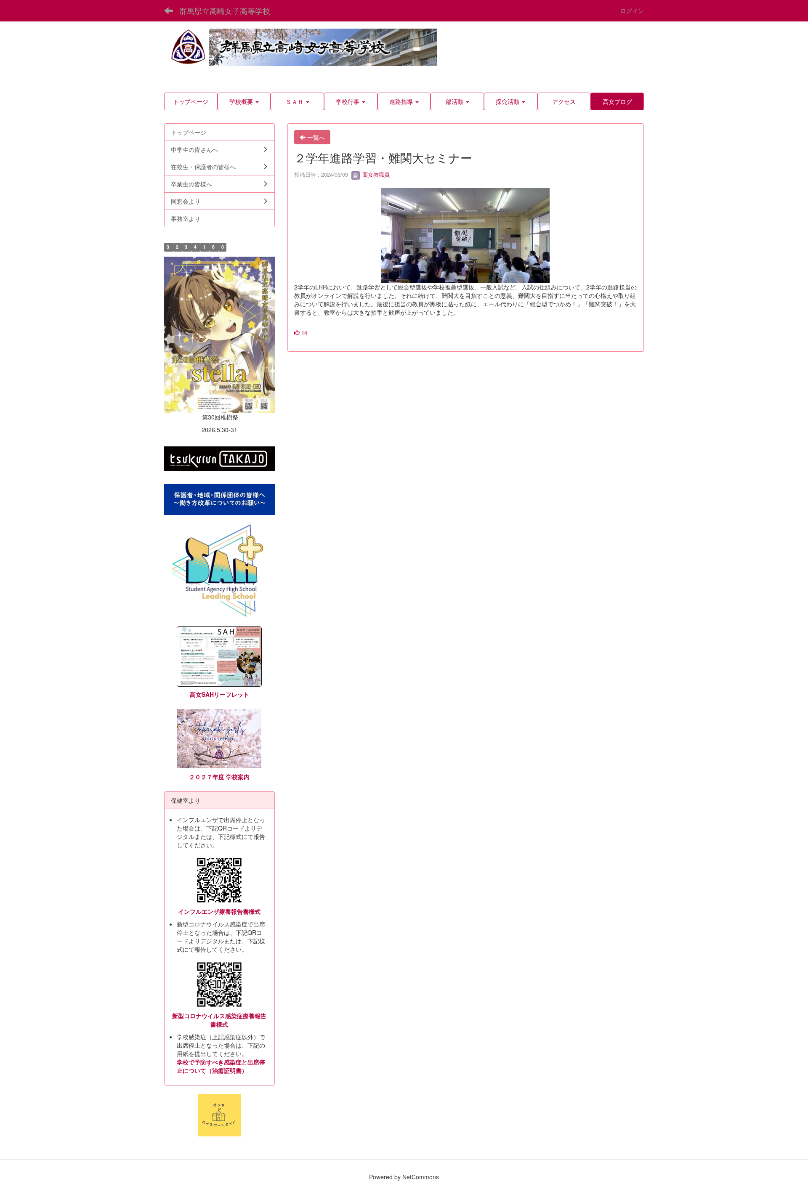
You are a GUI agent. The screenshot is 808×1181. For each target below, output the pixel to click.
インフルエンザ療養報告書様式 (219, 911)
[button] (244, 101)
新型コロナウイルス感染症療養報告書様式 (219, 1019)
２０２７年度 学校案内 (219, 776)
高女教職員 (375, 174)
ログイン (632, 10)
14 (303, 333)
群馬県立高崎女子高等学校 (224, 10)
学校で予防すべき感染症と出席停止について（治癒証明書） (221, 1066)
